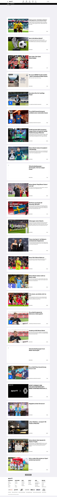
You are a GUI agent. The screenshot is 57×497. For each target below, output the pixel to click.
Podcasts (23, 484)
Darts (8, 484)
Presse (43, 485)
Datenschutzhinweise (15, 492)
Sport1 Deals (29, 484)
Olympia (9, 486)
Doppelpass (23, 485)
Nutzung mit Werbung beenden (37, 492)
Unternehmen (43, 481)
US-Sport (9, 485)
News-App (29, 481)
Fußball (9, 481)
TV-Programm (37, 481)
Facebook (16, 481)
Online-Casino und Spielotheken (37, 483)
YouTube (16, 486)
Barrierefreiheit (44, 492)
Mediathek (23, 481)
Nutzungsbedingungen (29, 492)
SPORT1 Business (44, 486)
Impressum (9, 492)
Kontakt (43, 484)
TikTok (16, 485)
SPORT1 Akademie (37, 486)
